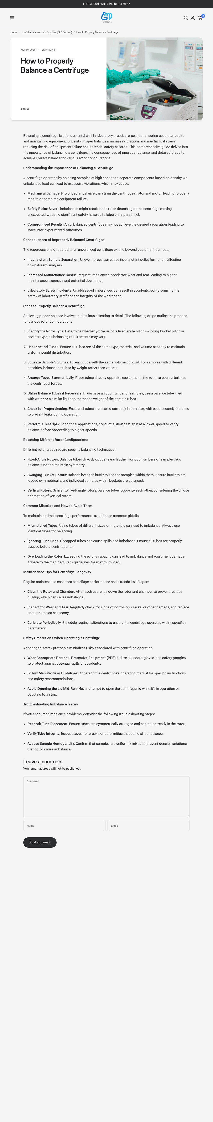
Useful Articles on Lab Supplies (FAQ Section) (47, 32)
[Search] (185, 17)
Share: (25, 108)
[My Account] (192, 17)
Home (13, 32)
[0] (199, 17)
